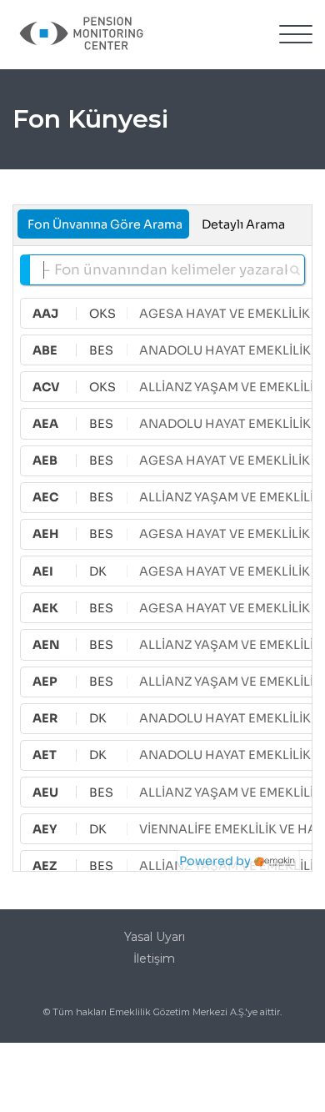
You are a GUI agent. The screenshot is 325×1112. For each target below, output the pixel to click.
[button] (295, 35)
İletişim (154, 958)
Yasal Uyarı (154, 936)
